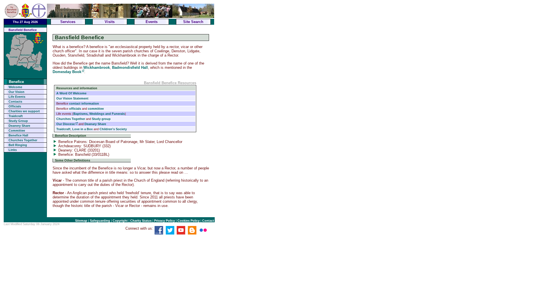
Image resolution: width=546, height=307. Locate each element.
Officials (15, 106)
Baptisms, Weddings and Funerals (99, 113)
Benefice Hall (18, 135)
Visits (110, 22)
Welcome (15, 87)
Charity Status (141, 220)
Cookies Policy (188, 220)
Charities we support (24, 111)
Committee (17, 130)
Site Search (193, 22)
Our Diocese (65, 124)
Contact (208, 220)
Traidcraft (16, 116)
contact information (84, 103)
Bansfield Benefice (23, 30)
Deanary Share (95, 124)
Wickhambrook (96, 67)
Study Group (18, 121)
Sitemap (81, 220)
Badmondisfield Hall (130, 67)
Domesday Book (67, 72)
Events (152, 22)
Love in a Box (82, 129)
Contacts (15, 101)
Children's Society (113, 129)
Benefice (16, 82)
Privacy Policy (164, 220)
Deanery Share (19, 125)
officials (75, 108)
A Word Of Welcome (71, 93)
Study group (101, 119)
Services (67, 22)
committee (96, 108)
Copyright (120, 220)
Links (13, 150)
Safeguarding (100, 220)
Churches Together (23, 140)
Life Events (17, 96)
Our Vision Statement (72, 98)
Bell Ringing (18, 145)
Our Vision (16, 92)
